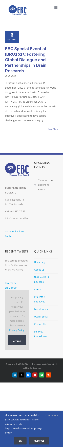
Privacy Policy (16, 330)
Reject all (39, 440)
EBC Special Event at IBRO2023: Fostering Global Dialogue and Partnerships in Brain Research (26, 59)
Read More (53, 128)
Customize (51, 415)
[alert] (46, 185)
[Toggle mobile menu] (56, 7)
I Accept (17, 340)
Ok (20, 440)
